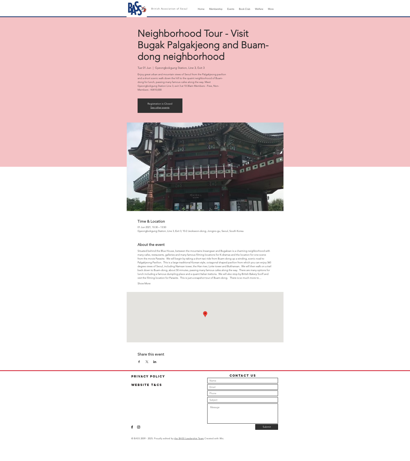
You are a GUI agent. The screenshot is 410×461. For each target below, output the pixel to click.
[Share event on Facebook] (139, 361)
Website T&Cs (146, 385)
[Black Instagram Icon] (139, 427)
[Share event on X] (146, 361)
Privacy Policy (148, 376)
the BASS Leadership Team (189, 438)
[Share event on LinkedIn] (154, 361)
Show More (144, 283)
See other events (159, 107)
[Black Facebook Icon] (132, 427)
